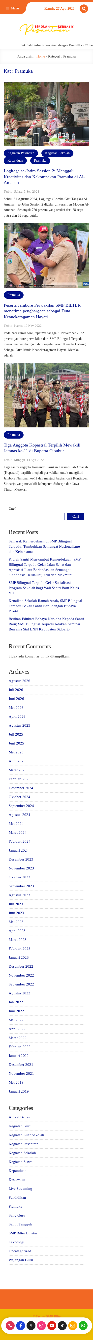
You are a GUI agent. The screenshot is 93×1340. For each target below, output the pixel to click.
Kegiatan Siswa (20, 1162)
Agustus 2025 (19, 725)
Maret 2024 (18, 832)
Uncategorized (20, 1251)
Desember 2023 (21, 859)
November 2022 (21, 975)
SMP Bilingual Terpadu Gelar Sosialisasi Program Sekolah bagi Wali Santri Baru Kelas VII (44, 588)
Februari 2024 (20, 841)
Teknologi (16, 1242)
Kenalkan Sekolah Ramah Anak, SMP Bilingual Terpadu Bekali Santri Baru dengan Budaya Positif (45, 606)
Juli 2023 (16, 904)
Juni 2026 (16, 699)
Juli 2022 (16, 1002)
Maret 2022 (18, 1038)
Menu (14, 8)
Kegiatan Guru (20, 1126)
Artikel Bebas (19, 1117)
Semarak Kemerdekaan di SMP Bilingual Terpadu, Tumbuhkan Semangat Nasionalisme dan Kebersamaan (44, 546)
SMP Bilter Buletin (23, 1233)
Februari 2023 (20, 949)
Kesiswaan (17, 1180)
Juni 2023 (16, 913)
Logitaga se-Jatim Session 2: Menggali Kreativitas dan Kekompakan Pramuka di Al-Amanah (44, 176)
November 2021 (21, 1073)
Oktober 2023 (19, 877)
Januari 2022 (19, 1056)
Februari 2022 (20, 1047)
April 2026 (17, 716)
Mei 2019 (16, 1082)
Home (40, 56)
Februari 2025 (20, 779)
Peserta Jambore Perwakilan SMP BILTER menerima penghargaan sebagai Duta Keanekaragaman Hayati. (42, 311)
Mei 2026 (16, 708)
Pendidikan (17, 1197)
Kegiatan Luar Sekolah (26, 1135)
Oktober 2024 (19, 797)
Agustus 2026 (19, 681)
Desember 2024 (21, 788)
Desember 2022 (21, 966)
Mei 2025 (16, 752)
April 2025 (17, 761)
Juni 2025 (16, 743)
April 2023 (17, 931)
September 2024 (21, 806)
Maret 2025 (18, 770)
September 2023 (21, 886)
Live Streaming (20, 1189)
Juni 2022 (16, 1011)
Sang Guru (17, 1215)
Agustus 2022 (19, 993)
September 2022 (21, 984)
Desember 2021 (21, 1065)
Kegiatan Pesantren (20, 153)
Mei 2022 (16, 1020)
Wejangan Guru (21, 1260)
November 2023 (21, 868)
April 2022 (17, 1029)
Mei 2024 (16, 824)
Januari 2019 (19, 1091)
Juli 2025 (16, 734)
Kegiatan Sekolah (57, 153)
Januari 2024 (19, 850)
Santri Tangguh (20, 1224)
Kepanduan (15, 160)
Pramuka (40, 160)
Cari (12, 508)
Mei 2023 (16, 922)
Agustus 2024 (19, 815)
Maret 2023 (18, 940)
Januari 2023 (19, 957)
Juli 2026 (16, 690)
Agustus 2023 (19, 895)
